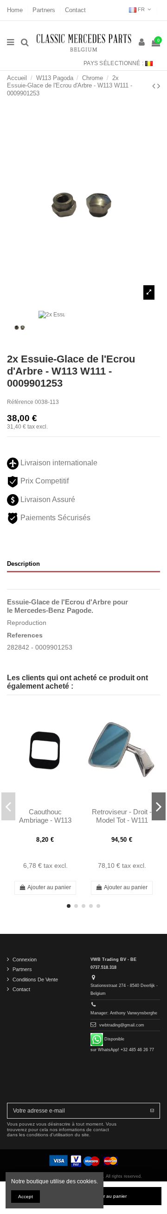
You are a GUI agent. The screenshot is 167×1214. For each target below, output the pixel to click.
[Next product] (158, 86)
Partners (44, 10)
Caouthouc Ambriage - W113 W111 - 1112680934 (45, 820)
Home (16, 10)
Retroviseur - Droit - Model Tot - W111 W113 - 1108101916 (122, 820)
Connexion (25, 959)
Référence (20, 402)
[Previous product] (154, 86)
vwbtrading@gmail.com (121, 1025)
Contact (75, 10)
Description (23, 563)
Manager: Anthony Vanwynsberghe (123, 1013)
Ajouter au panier (49, 887)
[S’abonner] (152, 1110)
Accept (25, 1196)
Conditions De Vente (35, 979)
